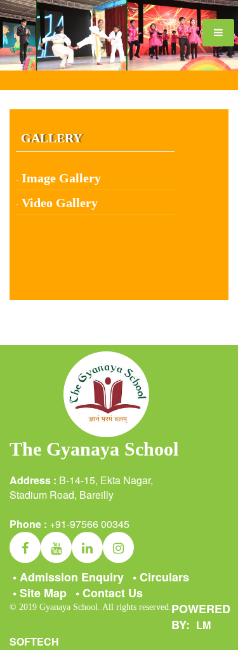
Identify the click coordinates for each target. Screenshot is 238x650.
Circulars (161, 577)
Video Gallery (60, 203)
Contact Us (109, 592)
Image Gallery (61, 178)
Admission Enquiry (68, 577)
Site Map (40, 592)
